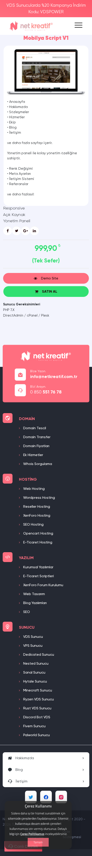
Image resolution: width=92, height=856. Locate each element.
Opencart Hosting (37, 533)
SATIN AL (49, 291)
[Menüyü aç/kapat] (78, 26)
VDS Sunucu (32, 636)
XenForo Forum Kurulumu (42, 585)
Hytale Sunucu (34, 681)
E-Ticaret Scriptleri (38, 576)
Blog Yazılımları (34, 603)
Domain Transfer (36, 437)
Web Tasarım (33, 594)
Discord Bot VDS (36, 717)
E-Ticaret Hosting (37, 542)
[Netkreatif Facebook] (46, 797)
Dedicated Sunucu (38, 654)
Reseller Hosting (36, 506)
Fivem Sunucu (34, 726)
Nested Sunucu (35, 663)
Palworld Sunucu (36, 735)
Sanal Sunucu (33, 672)
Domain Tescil (34, 428)
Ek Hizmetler (32, 455)
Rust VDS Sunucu (36, 708)
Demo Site (49, 278)
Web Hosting (33, 488)
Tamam (38, 842)
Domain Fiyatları (35, 446)
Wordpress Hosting (38, 497)
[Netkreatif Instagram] (61, 797)
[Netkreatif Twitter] (31, 797)
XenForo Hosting (36, 515)
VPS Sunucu (32, 645)
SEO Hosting (33, 524)
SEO (26, 612)
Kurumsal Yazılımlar (37, 567)
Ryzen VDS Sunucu (38, 699)
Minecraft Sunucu (37, 690)
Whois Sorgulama (37, 464)
